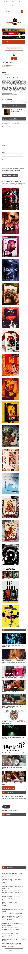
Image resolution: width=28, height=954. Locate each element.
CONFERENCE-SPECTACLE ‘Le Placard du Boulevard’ (13, 677)
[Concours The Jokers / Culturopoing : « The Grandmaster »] (13, 38)
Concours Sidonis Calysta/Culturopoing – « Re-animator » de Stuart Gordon (12, 875)
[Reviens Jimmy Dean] (10, 257)
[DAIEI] (10, 602)
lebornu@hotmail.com (7, 93)
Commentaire (6, 126)
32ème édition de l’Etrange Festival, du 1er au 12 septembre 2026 (13, 645)
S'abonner (6, 806)
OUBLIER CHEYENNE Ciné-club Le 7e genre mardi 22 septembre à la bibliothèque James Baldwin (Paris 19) (13, 662)
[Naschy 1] (10, 375)
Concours (21, 1)
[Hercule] (10, 541)
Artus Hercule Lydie (8, 99)
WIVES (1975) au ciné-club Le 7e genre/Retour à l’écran (13, 783)
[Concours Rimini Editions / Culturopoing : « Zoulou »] (13, 30)
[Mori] (10, 565)
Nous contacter (7, 8)
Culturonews (15, 1)
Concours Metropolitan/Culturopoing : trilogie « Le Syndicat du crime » (12, 917)
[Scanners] (10, 328)
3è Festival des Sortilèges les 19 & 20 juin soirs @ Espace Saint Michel (13, 722)
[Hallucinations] (10, 280)
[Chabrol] (10, 470)
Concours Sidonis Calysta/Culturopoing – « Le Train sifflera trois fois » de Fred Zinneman (13, 945)
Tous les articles (7, 1)
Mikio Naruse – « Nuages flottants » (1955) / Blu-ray (13, 767)
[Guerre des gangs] (10, 422)
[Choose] (10, 233)
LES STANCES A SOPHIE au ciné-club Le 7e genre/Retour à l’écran (11, 706)
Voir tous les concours (13, 41)
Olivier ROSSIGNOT (8, 65)
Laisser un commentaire (17, 69)
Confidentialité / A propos (10, 5)
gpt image (4, 913)
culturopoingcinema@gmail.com (10, 94)
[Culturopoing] (13, 26)
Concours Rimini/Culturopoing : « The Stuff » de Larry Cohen (12, 898)
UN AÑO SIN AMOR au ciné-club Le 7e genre (11, 692)
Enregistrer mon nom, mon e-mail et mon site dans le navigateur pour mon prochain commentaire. (13, 170)
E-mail (4, 152)
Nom (3, 145)
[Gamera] (10, 446)
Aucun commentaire (6, 69)
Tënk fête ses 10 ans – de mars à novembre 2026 (13, 753)
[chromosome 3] (10, 304)
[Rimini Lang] (10, 579)
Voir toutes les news (8, 788)
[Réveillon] (10, 209)
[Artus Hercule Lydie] (10, 517)
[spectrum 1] (10, 626)
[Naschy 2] (10, 399)
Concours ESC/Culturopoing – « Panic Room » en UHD (13, 101)
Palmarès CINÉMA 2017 (16, 913)
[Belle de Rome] (10, 351)
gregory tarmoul (6, 908)
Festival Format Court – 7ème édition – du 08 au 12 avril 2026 (14, 738)
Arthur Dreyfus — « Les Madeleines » (16, 871)
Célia (3, 871)
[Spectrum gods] (10, 494)
